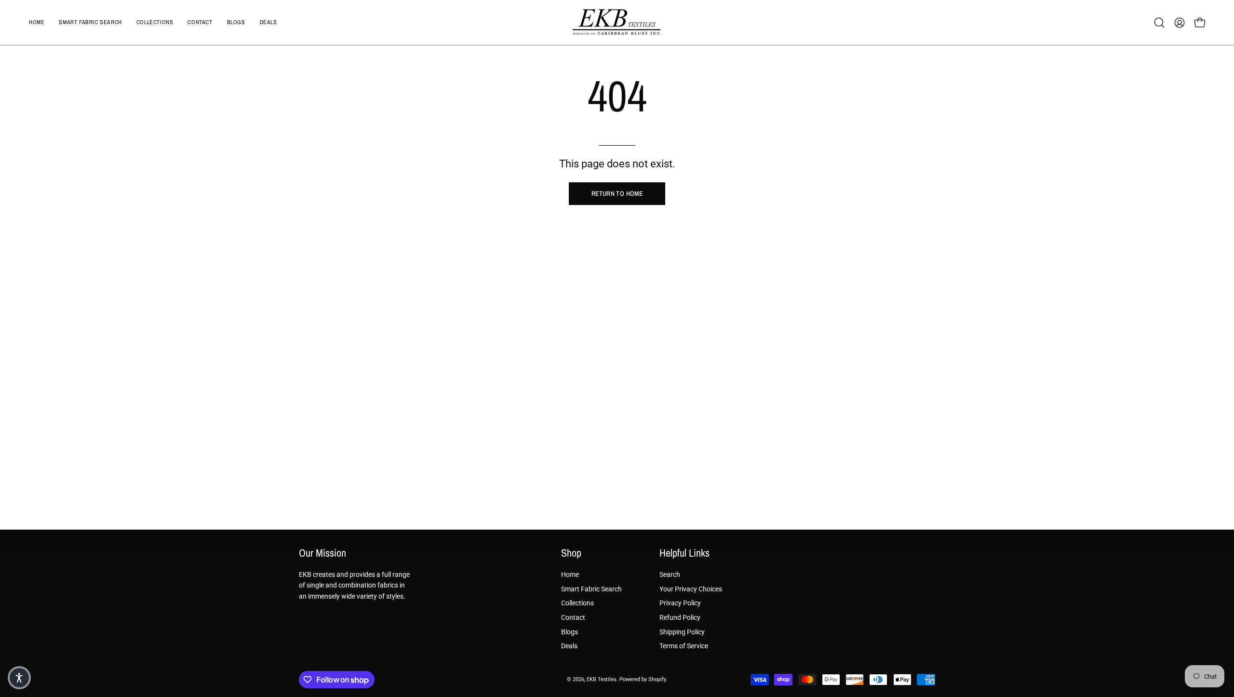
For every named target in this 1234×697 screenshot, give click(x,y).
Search (669, 575)
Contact (573, 618)
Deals (569, 646)
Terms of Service (683, 646)
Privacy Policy (680, 603)
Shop (571, 553)
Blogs (569, 632)
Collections (577, 603)
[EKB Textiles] (617, 22)
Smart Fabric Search (591, 589)
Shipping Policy (682, 632)
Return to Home (617, 193)
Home (570, 575)
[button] (1159, 23)
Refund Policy (679, 618)
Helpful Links (684, 553)
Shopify (657, 679)
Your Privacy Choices (690, 589)
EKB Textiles (602, 679)
